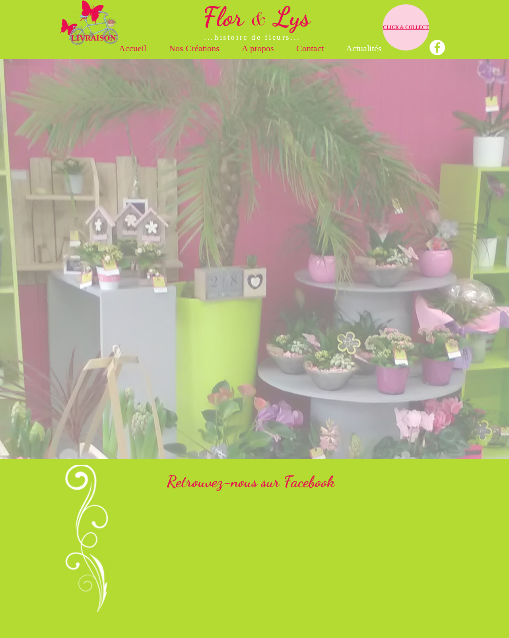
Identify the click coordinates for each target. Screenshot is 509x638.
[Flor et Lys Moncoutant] (437, 47)
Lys (288, 16)
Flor (227, 16)
